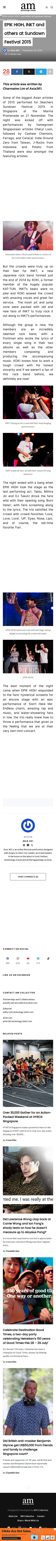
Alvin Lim (13, 1516)
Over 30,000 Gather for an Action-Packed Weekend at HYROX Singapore (27, 1117)
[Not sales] (28, 1534)
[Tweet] (29, 72)
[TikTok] (48, 960)
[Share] (17, 72)
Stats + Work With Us (28, 1520)
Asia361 (35, 88)
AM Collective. (41, 1510)
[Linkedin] (41, 72)
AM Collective (27, 1516)
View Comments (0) (28, 877)
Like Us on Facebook (16, 975)
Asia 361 (28, 841)
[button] (4, 7)
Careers (41, 1516)
